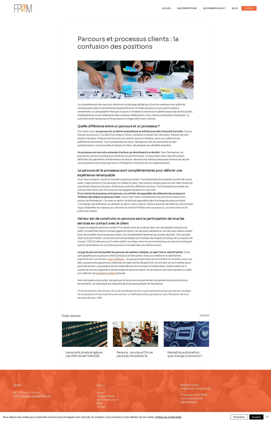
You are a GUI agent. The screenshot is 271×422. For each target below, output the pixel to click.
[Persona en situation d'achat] (135, 334)
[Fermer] (267, 416)
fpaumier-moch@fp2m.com (36, 396)
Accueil (101, 392)
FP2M (17, 385)
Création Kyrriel (188, 401)
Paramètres (239, 417)
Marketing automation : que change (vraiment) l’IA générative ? (186, 354)
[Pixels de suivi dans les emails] (84, 334)
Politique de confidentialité (195, 388)
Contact (101, 406)
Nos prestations (106, 396)
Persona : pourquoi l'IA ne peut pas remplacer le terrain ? (135, 354)
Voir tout (204, 315)
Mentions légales (189, 385)
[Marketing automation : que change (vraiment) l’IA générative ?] (186, 334)
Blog (99, 403)
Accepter (256, 417)
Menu (101, 385)
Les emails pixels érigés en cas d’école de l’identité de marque (84, 354)
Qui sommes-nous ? (108, 399)
